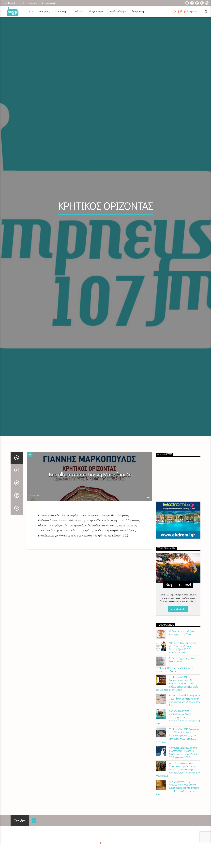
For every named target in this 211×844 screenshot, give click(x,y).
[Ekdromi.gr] (178, 557)
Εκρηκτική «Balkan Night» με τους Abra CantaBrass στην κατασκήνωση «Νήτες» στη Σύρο (184, 737)
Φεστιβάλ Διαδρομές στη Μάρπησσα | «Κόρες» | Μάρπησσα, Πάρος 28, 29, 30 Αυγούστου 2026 (183, 790)
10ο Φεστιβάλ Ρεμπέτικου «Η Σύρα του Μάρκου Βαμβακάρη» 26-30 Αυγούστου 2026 (183, 685)
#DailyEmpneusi (29, 3)
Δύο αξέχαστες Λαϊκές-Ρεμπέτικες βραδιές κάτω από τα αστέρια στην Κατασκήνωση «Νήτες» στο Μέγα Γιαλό (178, 807)
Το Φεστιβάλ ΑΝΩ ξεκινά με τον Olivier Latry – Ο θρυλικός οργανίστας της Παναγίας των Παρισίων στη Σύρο (177, 773)
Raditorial (10, 3)
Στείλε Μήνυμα (117, 11)
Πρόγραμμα (61, 11)
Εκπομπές (44, 11)
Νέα (31, 11)
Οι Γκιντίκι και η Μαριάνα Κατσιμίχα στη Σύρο (183, 670)
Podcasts (79, 11)
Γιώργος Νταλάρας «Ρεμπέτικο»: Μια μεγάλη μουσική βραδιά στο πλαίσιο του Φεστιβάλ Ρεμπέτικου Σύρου (177, 825)
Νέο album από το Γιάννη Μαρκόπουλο (90, 512)
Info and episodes (178, 646)
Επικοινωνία (50, 3)
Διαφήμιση (138, 11)
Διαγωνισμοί (96, 11)
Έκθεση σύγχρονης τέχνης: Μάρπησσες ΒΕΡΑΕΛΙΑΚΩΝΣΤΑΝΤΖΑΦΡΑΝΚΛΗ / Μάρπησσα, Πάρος (177, 702)
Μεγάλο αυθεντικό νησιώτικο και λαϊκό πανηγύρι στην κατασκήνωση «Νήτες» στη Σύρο (178, 755)
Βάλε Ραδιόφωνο (187, 11)
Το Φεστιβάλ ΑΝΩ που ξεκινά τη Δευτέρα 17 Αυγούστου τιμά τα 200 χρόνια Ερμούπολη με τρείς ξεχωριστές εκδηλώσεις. (177, 721)
